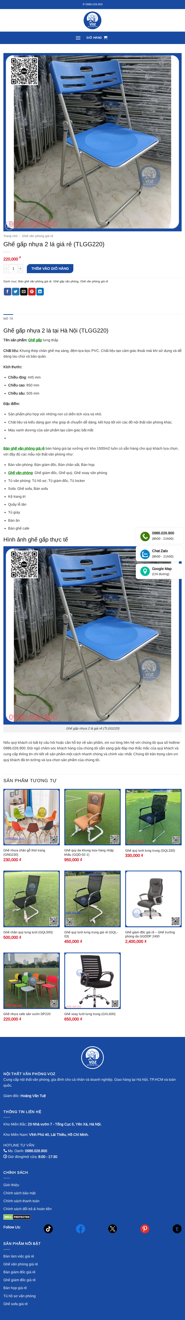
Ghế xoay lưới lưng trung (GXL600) (90, 1014)
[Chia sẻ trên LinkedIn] (40, 291)
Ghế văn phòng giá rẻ (37, 236)
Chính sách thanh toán (21, 1201)
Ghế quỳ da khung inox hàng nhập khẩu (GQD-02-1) (89, 852)
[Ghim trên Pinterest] (32, 291)
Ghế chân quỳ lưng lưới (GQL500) (28, 932)
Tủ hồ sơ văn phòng (19, 1296)
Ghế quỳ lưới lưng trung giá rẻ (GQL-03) (91, 934)
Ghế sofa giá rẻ (15, 1304)
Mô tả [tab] (8, 318)
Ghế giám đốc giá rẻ (19, 1280)
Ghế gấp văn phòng (66, 281)
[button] (78, 37)
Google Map (162, 571)
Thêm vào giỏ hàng (50, 268)
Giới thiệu (11, 1185)
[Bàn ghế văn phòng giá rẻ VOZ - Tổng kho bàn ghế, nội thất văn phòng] (92, 20)
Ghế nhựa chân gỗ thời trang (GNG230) (24, 852)
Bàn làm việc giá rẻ (18, 1256)
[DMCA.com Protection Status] (17, 1217)
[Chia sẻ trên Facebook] (7, 291)
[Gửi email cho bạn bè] (24, 291)
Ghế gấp (35, 340)
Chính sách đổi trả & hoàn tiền (27, 1209)
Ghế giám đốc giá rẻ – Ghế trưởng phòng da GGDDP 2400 (150, 934)
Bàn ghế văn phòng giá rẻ (34, 281)
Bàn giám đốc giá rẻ (19, 1272)
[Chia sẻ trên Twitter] (15, 291)
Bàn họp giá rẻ (15, 1288)
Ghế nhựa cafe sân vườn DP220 (27, 1014)
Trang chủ (10, 236)
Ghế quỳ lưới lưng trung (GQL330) (150, 850)
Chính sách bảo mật (19, 1193)
